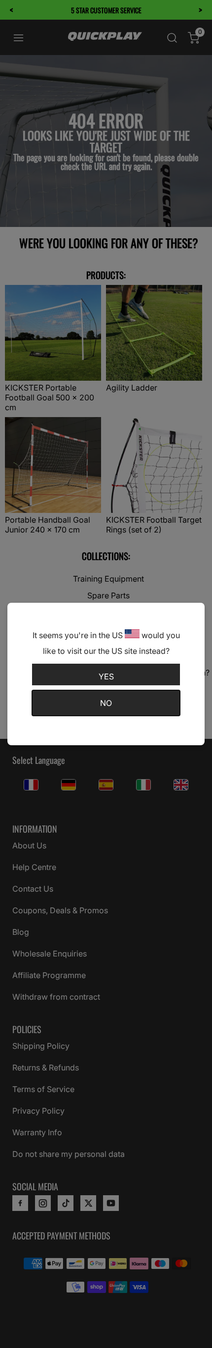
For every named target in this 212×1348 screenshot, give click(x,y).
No (106, 703)
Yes (106, 676)
